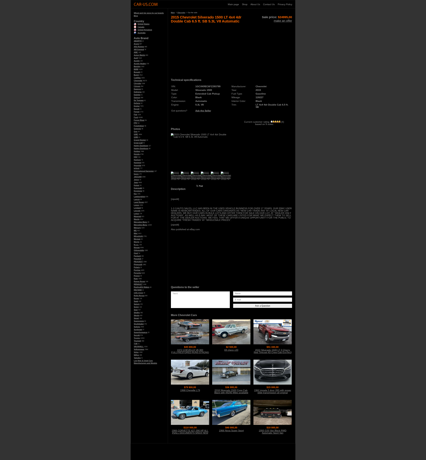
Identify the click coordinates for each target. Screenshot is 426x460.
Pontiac (137, 270)
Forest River (139, 120)
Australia (141, 33)
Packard (137, 256)
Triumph (137, 341)
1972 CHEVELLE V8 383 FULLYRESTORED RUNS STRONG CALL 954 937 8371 (190, 352)
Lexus (136, 205)
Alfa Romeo (139, 47)
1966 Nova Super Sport (231, 430)
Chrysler (137, 83)
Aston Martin (139, 55)
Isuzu (136, 174)
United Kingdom (145, 30)
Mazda (136, 219)
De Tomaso (139, 100)
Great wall (138, 143)
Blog (136, 16)
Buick (136, 75)
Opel (136, 253)
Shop (244, 4)
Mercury (137, 228)
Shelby (137, 313)
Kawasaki (138, 188)
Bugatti (137, 72)
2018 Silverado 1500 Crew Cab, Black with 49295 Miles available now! (231, 392)
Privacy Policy (285, 4)
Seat (136, 310)
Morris (136, 242)
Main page (233, 4)
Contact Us (269, 4)
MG (135, 230)
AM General (139, 49)
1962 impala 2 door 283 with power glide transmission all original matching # (272, 392)
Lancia (137, 199)
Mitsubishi (138, 236)
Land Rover (139, 202)
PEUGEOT (138, 262)
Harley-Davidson (141, 148)
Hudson (137, 160)
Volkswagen (139, 349)
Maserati (137, 216)
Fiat (135, 114)
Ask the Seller (203, 110)
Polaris (137, 267)
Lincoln (137, 211)
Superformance (140, 332)
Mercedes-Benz (140, 225)
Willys (136, 355)
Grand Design (140, 140)
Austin (137, 61)
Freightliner (139, 126)
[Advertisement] (231, 49)
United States (143, 24)
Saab (136, 301)
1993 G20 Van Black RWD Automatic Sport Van (272, 431)
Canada (141, 27)
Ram (136, 279)
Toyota (137, 338)
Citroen (137, 86)
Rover (136, 298)
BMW (136, 69)
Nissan (137, 247)
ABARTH (138, 41)
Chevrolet (138, 81)
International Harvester (144, 171)
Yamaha (137, 358)
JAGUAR (138, 177)
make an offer (283, 20)
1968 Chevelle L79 (190, 390)
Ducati (136, 109)
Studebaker (139, 324)
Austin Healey (140, 64)
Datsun (137, 98)
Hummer (137, 163)
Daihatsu (138, 92)
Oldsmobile (139, 250)
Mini (135, 233)
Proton (137, 276)
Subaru (137, 327)
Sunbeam (138, 330)
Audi (136, 58)
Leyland (137, 208)
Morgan (137, 239)
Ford (136, 117)
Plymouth (138, 264)
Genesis (137, 129)
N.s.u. (136, 245)
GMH (136, 137)
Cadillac (137, 78)
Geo (135, 131)
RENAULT (138, 284)
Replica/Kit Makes (141, 287)
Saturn (137, 304)
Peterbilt (137, 259)
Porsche (137, 273)
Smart (136, 318)
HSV (135, 157)
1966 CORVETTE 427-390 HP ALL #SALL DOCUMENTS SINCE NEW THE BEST (190, 432)
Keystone (138, 191)
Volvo (136, 352)
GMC (136, 134)
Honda (137, 154)
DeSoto (137, 103)
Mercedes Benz (140, 222)
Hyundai (137, 165)
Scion (136, 307)
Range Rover (139, 281)
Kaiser (136, 185)
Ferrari (136, 112)
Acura (136, 44)
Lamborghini (139, 197)
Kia (135, 194)
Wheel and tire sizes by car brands (149, 13)
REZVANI (138, 290)
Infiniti (136, 168)
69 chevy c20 (231, 350)
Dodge (137, 106)
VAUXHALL (139, 346)
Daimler (137, 95)
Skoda (136, 315)
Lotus (136, 214)
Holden (137, 151)
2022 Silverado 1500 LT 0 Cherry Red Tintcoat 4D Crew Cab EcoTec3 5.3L (273, 352)
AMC (136, 52)
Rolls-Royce (139, 296)
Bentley (137, 66)
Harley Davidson (141, 146)
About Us (255, 4)
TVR (135, 344)
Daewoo (137, 89)
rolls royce (138, 293)
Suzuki (137, 335)
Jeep (136, 182)
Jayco (136, 180)
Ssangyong (139, 321)
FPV (135, 123)
